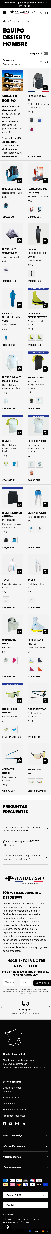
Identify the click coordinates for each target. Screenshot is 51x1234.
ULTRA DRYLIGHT (37, 440)
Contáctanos (9, 1103)
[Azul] (39, 120)
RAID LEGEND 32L (11, 188)
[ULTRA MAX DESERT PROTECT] (38, 298)
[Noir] (31, 120)
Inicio (5, 21)
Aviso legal (25, 1222)
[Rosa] (31, 128)
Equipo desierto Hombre (19, 21)
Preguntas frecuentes (14, 1115)
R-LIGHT (6, 440)
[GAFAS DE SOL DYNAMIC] (12, 693)
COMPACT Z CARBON (8, 771)
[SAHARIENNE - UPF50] (12, 624)
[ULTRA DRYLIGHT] (38, 425)
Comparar (35, 53)
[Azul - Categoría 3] (14, 729)
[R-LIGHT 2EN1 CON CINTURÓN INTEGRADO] (12, 497)
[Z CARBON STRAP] (38, 693)
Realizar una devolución (15, 1109)
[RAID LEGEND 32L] (12, 173)
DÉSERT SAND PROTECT (35, 641)
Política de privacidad (31, 1219)
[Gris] (6, 269)
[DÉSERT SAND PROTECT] (38, 624)
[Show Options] (27, 982)
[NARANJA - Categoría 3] (39, 781)
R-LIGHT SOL (34, 769)
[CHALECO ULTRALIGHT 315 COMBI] (12, 298)
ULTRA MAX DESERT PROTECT (37, 315)
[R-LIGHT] (12, 425)
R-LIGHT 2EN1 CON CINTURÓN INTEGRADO (12, 516)
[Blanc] (6, 401)
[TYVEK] (12, 564)
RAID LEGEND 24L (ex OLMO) (37, 190)
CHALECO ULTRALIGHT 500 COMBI (37, 253)
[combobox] (24, 982)
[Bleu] (39, 209)
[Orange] (31, 209)
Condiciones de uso (10, 1222)
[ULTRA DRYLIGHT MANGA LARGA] (12, 362)
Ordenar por (8, 60)
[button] (46, 12)
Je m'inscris (42, 983)
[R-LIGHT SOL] (38, 754)
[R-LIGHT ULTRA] (38, 362)
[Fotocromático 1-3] (31, 781)
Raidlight (13, 1214)
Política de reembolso (11, 1219)
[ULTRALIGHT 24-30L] (38, 81)
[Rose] (14, 660)
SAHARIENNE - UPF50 (10, 641)
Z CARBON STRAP (37, 709)
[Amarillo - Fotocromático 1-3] (6, 729)
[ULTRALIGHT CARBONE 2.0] (12, 234)
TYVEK (6, 579)
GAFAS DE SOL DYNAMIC (10, 710)
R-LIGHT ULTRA (36, 377)
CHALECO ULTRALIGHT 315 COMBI (11, 317)
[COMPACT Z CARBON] (12, 754)
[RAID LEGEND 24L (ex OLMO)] (38, 173)
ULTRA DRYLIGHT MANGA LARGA (11, 379)
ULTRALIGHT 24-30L (37, 98)
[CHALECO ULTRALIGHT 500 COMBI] (38, 234)
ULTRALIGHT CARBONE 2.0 (9, 251)
